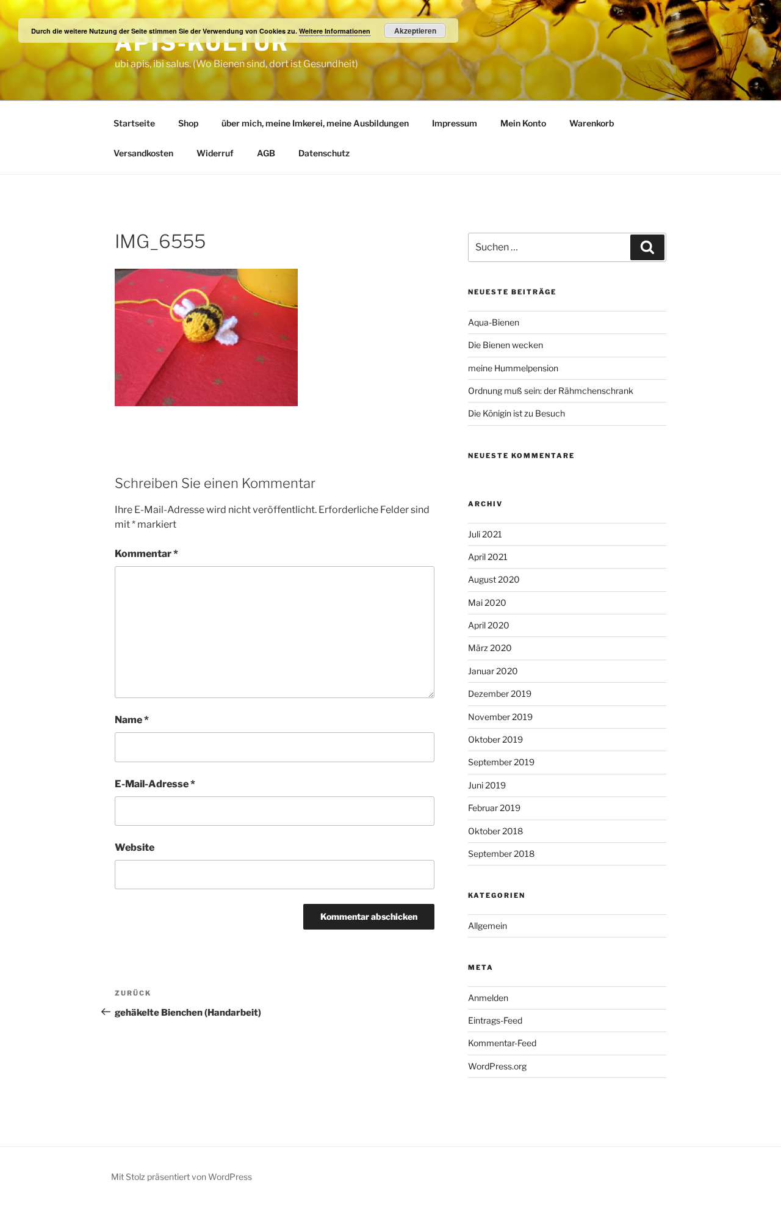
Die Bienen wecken (505, 345)
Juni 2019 (487, 785)
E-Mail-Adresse (155, 784)
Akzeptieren (415, 30)
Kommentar (146, 553)
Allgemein (487, 925)
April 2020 (488, 625)
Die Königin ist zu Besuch (516, 413)
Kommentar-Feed (502, 1043)
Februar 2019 (494, 808)
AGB (266, 153)
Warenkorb (591, 123)
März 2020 (490, 648)
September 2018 (501, 853)
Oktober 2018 (495, 831)
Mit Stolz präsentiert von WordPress (181, 1176)
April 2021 (488, 557)
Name (132, 720)
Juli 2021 (485, 534)
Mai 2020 (487, 602)
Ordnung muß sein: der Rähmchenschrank (550, 390)
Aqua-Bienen (493, 322)
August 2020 (494, 579)
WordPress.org (497, 1066)
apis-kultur (202, 42)
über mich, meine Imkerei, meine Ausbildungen (315, 123)
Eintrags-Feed (495, 1020)
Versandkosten (143, 153)
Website (134, 847)
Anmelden (488, 997)
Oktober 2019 (495, 739)
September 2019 (501, 762)
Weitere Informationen (334, 30)
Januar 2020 (493, 671)
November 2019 (500, 717)
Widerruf (215, 153)
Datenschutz (324, 153)
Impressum (454, 123)
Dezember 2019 (499, 693)
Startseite (134, 123)
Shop (188, 123)
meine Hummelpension (513, 368)
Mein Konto (523, 123)
